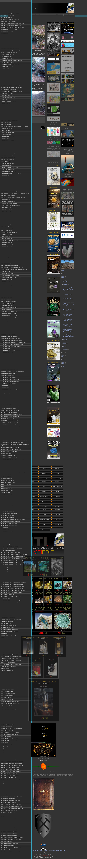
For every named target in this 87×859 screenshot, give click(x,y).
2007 (63, 366)
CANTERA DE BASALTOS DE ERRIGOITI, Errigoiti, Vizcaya (9, 140)
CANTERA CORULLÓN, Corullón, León (6, 130)
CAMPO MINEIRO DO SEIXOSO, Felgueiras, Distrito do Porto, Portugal (11, 87)
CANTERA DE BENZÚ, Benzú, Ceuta (6, 142)
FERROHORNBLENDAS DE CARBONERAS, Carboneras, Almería (10, 703)
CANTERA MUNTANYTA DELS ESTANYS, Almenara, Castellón (10, 261)
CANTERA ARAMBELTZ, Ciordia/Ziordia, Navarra (8, 97)
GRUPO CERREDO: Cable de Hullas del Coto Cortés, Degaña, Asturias (11, 796)
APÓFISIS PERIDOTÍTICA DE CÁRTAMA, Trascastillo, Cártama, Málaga (11, 35)
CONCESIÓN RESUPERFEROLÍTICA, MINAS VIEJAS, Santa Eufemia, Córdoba (12, 459)
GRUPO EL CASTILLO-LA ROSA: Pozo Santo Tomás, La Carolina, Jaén (11, 829)
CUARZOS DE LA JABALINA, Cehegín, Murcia (7, 627)
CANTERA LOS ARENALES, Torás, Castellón (7, 242)
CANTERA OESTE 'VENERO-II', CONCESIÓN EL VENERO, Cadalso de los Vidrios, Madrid (14, 269)
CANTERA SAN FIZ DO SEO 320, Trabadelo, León (8, 281)
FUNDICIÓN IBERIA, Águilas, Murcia (6, 736)
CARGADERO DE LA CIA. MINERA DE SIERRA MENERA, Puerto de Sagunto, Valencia (13, 342)
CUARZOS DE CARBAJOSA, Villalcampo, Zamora (8, 617)
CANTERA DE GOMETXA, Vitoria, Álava (6, 161)
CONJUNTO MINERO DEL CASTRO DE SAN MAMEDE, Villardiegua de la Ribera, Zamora (14, 472)
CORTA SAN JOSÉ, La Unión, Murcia (6, 486)
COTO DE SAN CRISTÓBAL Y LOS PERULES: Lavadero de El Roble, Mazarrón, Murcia (14, 554)
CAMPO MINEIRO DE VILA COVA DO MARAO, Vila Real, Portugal (10, 85)
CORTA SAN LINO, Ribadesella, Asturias (6, 488)
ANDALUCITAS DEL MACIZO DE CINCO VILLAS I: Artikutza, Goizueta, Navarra (12, 23)
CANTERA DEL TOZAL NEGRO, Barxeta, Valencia (8, 201)
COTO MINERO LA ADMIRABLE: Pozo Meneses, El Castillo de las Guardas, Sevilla (13, 519)
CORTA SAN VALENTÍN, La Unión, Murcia (7, 490)
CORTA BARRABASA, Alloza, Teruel (6, 474)
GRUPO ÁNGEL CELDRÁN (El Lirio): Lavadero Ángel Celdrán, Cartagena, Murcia (13, 779)
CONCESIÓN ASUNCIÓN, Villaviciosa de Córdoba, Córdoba (9, 422)
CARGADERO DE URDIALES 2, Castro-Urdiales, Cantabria (9, 369)
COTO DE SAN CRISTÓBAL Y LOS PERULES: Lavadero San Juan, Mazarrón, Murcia (13, 556)
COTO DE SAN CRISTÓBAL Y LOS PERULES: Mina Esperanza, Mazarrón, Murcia (13, 562)
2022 (63, 276)
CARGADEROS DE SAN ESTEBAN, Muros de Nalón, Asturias (10, 381)
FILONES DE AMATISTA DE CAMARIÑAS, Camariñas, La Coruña (10, 709)
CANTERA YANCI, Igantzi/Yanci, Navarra (7, 309)
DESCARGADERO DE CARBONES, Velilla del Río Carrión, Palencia (11, 660)
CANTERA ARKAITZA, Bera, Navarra (6, 103)
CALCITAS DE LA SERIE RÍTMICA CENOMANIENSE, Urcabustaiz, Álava (11, 60)
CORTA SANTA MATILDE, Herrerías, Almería (7, 494)
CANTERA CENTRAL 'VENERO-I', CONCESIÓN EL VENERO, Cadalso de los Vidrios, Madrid (14, 126)
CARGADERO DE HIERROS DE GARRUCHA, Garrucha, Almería (10, 338)
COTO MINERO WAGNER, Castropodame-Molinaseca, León (9, 546)
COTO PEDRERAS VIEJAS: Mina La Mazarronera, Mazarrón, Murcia (11, 598)
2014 (63, 356)
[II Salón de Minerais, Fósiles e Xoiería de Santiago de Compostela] (53, 273)
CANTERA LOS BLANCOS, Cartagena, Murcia (7, 244)
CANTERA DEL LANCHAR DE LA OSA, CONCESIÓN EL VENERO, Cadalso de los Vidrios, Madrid (15, 193)
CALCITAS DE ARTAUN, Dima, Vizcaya (6, 56)
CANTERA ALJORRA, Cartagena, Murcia (7, 95)
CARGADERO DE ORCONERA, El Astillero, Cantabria (8, 354)
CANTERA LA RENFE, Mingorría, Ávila (6, 226)
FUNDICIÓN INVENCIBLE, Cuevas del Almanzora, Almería (9, 738)
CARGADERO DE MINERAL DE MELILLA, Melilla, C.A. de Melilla (10, 350)
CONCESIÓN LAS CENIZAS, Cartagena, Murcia (8, 453)
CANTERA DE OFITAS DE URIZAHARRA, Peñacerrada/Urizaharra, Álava (11, 173)
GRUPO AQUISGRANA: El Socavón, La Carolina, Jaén (9, 773)
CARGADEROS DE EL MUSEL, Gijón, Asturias (7, 375)
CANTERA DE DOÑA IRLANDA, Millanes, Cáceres (8, 155)
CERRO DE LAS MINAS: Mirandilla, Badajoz (7, 402)
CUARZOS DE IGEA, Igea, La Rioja (6, 623)
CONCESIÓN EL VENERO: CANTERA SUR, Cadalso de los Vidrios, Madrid (12, 442)
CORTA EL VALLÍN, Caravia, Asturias (6, 476)
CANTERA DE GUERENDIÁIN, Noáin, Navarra (7, 163)
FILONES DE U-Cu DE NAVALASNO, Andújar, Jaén (8, 711)
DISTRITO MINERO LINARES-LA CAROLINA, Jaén (8, 666)
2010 (63, 362)
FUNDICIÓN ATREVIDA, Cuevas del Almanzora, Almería (9, 722)
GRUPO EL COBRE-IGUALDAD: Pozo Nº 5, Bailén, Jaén (9, 835)
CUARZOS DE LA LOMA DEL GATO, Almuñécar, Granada (9, 629)
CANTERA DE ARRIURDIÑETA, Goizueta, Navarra (8, 136)
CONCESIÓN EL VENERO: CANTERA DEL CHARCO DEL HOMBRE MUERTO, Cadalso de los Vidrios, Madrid (14, 433)
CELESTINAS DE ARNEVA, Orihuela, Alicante (7, 385)
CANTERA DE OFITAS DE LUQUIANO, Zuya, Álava (8, 171)
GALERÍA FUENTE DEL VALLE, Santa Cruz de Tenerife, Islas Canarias (11, 763)
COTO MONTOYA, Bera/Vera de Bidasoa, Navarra (8, 550)
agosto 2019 (65, 339)
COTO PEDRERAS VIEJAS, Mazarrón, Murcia (7, 594)
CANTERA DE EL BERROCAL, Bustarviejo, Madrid (8, 157)
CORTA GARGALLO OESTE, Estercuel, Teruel (7, 480)
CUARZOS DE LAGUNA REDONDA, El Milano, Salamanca (9, 631)
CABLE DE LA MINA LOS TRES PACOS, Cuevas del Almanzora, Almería (11, 50)
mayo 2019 (65, 343)
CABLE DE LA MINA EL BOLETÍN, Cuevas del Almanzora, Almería (10, 48)
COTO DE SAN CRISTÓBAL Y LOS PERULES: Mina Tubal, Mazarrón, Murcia (12, 588)
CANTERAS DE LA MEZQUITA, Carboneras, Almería (8, 317)
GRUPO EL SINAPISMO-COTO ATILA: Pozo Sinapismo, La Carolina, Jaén (12, 837)
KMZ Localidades (59, 14)
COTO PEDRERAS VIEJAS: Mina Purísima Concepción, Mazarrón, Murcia (11, 600)
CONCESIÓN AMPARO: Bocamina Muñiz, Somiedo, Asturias (9, 420)
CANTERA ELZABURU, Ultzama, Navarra (7, 211)
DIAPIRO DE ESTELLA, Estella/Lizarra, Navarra (8, 662)
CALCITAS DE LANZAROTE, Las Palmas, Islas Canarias (9, 62)
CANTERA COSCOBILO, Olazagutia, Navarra (7, 132)
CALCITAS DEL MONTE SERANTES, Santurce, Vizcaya (9, 70)
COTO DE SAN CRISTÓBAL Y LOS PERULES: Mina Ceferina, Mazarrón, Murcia (12, 560)
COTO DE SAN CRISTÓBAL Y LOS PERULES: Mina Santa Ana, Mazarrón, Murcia (13, 580)
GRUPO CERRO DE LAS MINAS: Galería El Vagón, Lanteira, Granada (11, 804)
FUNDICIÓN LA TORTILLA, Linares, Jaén (7, 744)
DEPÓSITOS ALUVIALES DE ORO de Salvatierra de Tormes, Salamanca (11, 656)
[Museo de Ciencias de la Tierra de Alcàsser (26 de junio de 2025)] (67, 238)
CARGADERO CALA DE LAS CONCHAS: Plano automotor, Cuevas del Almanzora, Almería (14, 332)
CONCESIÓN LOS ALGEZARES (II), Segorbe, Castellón (9, 457)
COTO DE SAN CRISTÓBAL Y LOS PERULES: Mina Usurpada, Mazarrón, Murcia (13, 590)
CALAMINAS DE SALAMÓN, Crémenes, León (7, 54)
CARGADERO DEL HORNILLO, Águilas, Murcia (8, 373)
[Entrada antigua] (43, 129)
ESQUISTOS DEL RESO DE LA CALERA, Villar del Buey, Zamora (10, 687)
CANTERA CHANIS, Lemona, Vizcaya (6, 128)
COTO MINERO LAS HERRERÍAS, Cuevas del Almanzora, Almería (10, 521)
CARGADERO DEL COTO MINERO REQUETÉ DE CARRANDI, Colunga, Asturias (12, 371)
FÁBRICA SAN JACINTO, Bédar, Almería (6, 697)
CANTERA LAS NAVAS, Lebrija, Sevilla (6, 230)
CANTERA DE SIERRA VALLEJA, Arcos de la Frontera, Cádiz (10, 177)
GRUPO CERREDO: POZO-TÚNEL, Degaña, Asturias (8, 802)
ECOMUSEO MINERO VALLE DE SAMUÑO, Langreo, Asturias (10, 674)
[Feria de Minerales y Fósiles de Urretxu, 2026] (53, 424)
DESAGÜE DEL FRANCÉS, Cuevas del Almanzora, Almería (9, 658)
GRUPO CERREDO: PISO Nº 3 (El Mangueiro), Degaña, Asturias (10, 800)
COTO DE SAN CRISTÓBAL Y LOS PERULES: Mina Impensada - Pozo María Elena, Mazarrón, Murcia (15, 565)
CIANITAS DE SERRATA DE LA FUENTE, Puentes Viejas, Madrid (10, 410)
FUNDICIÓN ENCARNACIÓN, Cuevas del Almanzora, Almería (10, 734)
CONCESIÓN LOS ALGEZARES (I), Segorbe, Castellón (9, 455)
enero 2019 (65, 349)
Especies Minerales (39, 14)
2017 (63, 352)
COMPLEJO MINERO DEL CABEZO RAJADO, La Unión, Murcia (10, 416)
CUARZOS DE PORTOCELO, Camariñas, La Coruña (8, 635)
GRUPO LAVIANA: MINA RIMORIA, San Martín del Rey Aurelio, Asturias (11, 851)
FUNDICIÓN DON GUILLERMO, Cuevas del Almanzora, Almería (10, 732)
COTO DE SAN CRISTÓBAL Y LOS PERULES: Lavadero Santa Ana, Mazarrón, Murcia (13, 558)
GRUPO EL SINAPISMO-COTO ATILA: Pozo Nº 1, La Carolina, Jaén (11, 839)
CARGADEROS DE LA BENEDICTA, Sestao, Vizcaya (8, 377)
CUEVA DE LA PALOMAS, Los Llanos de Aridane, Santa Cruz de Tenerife (11, 652)
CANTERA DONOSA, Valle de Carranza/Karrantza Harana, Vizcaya (10, 205)
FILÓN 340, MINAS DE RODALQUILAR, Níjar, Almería (8, 705)
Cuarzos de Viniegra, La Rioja (67, 294)
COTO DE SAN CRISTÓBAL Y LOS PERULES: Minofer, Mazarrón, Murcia (11, 592)
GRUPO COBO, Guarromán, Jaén (6, 816)
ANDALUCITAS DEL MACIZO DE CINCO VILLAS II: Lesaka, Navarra (11, 25)
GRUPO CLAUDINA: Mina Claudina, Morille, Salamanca (9, 814)
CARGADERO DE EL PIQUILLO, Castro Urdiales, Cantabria (9, 336)
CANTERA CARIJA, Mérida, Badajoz (6, 122)
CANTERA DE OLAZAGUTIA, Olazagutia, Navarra (8, 175)
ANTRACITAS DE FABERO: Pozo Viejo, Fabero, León (8, 33)
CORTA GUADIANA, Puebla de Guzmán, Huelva (8, 482)
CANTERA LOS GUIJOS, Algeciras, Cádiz (7, 246)
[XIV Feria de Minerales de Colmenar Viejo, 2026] (53, 251)
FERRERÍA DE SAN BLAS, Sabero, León (7, 699)
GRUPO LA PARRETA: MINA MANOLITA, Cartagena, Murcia (9, 843)
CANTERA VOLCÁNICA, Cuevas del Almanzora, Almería (9, 307)
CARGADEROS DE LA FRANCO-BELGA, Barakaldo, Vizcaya (10, 379)
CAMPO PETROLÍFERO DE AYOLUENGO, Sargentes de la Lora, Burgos (11, 91)
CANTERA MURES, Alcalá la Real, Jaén (6, 263)
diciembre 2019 (65, 281)
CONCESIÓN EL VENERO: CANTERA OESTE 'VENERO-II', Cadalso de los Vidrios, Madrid (14, 440)
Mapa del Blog (67, 14)
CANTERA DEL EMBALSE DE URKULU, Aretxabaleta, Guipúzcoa (10, 191)
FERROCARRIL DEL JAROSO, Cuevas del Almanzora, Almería (10, 701)
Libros (32, 14)
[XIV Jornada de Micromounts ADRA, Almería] (53, 229)
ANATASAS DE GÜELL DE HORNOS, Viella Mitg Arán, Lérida (10, 19)
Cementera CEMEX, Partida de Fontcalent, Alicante (8, 391)
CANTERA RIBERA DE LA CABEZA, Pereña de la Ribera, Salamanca (11, 277)
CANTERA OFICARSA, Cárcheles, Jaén (6, 271)
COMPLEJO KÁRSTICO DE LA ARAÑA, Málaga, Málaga (9, 412)
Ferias (46, 14)
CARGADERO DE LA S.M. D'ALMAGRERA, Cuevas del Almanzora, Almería (12, 344)
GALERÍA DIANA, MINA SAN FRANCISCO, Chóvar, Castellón (10, 759)
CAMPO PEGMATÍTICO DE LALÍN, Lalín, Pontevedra (8, 89)
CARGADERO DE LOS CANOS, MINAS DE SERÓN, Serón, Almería (11, 346)
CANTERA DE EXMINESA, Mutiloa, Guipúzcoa (7, 159)
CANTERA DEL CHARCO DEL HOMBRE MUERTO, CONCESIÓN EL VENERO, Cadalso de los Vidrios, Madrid (14, 187)
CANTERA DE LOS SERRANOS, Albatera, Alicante (8, 169)
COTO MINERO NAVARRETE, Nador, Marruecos (8, 529)
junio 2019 (65, 342)
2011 (63, 360)
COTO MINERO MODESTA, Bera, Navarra (7, 527)
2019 (63, 280)
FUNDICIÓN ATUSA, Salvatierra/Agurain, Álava (7, 724)
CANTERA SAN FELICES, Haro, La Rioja (7, 279)
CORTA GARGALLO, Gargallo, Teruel (6, 478)
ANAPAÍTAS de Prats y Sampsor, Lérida (6, 17)
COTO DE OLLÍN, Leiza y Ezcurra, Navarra (7, 496)
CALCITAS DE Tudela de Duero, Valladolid (7, 68)
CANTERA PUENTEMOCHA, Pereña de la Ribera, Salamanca (10, 275)
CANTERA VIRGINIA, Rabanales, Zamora (7, 305)
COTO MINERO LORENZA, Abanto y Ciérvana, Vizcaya (9, 523)
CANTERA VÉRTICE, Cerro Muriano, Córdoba (7, 303)
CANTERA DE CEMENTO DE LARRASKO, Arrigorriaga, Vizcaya (10, 153)
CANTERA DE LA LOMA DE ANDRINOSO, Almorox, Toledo (9, 167)
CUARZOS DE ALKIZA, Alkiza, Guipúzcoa (7, 615)
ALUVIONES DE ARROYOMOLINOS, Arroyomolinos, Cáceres (10, 13)
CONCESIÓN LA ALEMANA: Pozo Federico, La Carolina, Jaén (10, 447)
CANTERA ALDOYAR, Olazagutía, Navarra (7, 93)
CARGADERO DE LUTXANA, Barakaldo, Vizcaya (8, 348)
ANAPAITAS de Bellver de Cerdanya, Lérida (7, 15)
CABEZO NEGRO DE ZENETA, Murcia (6, 46)
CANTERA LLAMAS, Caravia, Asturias (6, 238)
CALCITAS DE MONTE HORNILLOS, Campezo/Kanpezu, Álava (10, 64)
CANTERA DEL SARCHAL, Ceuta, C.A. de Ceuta (8, 199)
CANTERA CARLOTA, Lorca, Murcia (6, 124)
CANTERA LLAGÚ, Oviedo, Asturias (6, 236)
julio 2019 (64, 340)
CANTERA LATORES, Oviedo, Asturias (6, 234)
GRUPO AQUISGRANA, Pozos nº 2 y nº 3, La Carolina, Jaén (10, 775)
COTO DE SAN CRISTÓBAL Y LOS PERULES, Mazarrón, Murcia (10, 552)
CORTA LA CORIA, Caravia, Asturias (6, 484)
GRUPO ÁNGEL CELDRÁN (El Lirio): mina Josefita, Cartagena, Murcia (11, 781)
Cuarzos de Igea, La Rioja (67, 298)
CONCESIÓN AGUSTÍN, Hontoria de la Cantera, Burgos (9, 418)
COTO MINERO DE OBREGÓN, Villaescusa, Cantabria (9, 513)
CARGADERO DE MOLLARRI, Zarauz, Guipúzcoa (8, 352)
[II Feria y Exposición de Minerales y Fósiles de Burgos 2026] (53, 359)
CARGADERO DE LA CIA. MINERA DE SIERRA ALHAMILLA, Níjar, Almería (11, 340)
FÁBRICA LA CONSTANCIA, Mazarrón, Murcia (7, 695)
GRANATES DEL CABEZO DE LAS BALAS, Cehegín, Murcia (10, 769)
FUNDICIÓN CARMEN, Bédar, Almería (6, 726)
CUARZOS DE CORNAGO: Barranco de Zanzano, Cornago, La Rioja (11, 619)
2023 (63, 274)
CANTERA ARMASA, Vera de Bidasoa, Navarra (7, 105)
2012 (63, 359)
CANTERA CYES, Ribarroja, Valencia (6, 134)
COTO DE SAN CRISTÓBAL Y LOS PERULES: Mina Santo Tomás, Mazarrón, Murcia (13, 582)
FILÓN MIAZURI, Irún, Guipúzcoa (5, 707)
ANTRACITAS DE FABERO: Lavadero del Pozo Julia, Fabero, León (10, 29)
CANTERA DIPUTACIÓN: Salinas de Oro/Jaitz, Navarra (9, 203)
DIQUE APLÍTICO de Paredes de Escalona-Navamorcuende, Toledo (11, 664)
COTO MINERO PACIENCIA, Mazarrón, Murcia (7, 531)
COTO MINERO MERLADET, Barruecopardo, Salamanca (9, 525)
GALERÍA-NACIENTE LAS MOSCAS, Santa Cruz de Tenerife (10, 767)
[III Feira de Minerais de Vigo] (53, 337)
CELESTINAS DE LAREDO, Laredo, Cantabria (7, 387)
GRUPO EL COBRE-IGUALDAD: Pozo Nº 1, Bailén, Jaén (9, 831)
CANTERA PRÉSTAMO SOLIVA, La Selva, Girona (8, 273)
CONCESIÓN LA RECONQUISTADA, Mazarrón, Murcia (9, 451)
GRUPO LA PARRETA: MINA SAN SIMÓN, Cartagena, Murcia (10, 845)
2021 (63, 277)
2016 (63, 353)
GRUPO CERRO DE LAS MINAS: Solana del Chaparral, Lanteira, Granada (12, 808)
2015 (63, 355)
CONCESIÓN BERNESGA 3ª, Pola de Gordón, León (8, 424)
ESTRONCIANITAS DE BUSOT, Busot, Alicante (7, 689)
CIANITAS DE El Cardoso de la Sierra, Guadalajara (8, 408)
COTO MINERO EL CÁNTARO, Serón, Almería (7, 515)
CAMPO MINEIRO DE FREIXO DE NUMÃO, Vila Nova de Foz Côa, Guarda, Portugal (13, 83)
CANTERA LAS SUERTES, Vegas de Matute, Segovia (9, 232)
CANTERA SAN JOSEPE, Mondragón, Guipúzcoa (8, 283)
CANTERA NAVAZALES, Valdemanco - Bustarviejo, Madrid (9, 265)
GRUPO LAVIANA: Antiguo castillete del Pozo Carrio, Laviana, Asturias (11, 847)
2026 (63, 270)
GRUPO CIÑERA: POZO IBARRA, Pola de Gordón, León (9, 810)
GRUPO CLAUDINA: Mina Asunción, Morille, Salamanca (9, 812)
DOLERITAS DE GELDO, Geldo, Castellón (7, 670)
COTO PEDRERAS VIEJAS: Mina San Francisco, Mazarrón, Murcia (10, 602)
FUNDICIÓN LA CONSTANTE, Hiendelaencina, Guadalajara (9, 740)
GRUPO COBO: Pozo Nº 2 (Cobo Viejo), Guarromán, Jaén (9, 818)
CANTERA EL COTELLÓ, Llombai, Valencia (7, 207)
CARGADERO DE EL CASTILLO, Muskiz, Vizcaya (8, 334)
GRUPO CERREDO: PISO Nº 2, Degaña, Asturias (8, 798)
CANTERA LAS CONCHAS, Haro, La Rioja (7, 228)
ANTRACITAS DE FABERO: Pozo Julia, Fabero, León (8, 31)
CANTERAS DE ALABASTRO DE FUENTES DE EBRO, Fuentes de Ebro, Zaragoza (13, 311)
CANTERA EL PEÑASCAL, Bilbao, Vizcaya (7, 209)
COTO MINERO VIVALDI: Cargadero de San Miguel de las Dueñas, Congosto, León (13, 544)
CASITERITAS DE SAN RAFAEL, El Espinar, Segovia (8, 383)
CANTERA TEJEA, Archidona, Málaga (6, 297)
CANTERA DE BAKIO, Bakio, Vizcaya (6, 138)
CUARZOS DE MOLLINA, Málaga (5, 633)
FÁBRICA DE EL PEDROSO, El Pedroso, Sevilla (8, 693)
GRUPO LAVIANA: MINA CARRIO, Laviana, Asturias (8, 849)
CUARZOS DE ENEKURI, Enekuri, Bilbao (7, 621)
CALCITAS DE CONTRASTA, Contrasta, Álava (7, 58)
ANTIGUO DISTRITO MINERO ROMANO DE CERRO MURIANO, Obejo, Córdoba (12, 27)
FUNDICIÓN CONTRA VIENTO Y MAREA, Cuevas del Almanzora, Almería (11, 728)
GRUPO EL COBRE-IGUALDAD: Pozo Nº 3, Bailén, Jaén (9, 833)
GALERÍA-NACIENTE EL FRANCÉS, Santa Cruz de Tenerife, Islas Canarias (12, 765)
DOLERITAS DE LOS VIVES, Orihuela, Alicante (8, 672)
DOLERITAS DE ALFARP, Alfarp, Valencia (7, 668)
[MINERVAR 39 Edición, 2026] (53, 458)
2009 (63, 363)
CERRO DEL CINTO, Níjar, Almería (6, 404)
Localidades (51, 14)
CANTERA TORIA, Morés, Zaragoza (6, 299)
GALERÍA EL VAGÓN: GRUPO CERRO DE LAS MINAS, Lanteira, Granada (12, 761)
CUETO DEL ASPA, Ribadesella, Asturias (7, 650)
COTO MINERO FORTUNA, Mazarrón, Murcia (7, 517)
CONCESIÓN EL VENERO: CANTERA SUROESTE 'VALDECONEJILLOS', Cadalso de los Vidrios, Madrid (15, 445)
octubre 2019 (65, 284)
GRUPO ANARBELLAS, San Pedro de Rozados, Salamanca (9, 777)
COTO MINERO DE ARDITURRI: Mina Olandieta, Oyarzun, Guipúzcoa (11, 509)
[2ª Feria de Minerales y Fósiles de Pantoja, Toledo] (53, 207)
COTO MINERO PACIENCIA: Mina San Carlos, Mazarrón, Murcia (10, 533)
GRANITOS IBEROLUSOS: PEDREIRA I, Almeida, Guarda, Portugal (11, 771)
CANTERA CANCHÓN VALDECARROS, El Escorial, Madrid (9, 120)
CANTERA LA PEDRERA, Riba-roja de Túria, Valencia (8, 224)
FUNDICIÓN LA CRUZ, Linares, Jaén (6, 742)
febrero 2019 (65, 347)
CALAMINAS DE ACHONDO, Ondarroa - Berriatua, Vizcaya (9, 52)
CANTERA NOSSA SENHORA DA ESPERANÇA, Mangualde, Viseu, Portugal (12, 267)
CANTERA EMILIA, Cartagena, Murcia (6, 213)
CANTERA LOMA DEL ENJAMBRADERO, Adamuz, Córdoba (9, 240)
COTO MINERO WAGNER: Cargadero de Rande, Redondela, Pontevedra (11, 548)
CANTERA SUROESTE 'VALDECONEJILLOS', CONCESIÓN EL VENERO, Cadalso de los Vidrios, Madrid (15, 295)
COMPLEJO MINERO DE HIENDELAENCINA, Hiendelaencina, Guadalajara (12, 414)
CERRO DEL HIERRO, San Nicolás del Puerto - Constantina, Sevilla (11, 406)
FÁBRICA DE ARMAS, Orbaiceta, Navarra (7, 691)
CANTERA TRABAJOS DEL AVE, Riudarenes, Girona (8, 301)
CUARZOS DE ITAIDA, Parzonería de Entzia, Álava (8, 625)
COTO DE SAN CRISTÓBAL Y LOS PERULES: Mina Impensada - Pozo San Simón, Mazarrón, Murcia (16, 567)
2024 (63, 273)
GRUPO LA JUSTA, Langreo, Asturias (6, 841)
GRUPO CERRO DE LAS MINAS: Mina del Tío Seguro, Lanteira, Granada (11, 806)
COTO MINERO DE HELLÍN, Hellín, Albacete (7, 511)
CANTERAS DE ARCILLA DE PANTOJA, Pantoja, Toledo (9, 313)
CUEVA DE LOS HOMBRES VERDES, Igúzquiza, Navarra (9, 654)
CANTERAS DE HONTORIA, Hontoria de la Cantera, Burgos (9, 315)
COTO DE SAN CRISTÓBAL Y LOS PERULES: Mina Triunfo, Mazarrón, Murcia (12, 586)
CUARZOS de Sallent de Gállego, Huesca (7, 637)
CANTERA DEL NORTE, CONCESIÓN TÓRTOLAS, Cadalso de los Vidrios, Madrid (13, 197)
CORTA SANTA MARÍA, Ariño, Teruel (6, 492)
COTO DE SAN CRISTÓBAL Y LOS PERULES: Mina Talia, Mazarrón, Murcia (12, 584)
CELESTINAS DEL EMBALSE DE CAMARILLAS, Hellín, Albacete (10, 389)
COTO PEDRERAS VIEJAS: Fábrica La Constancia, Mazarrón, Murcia (11, 596)
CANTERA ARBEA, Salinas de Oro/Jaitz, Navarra (8, 99)
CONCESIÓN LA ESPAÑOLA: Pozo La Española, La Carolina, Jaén (11, 449)
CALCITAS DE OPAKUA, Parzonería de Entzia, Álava (8, 66)
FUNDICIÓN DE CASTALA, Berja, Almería (7, 730)
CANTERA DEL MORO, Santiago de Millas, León (8, 195)
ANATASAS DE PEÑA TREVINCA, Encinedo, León (8, 21)
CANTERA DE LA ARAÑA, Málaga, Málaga (7, 165)
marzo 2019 (65, 346)
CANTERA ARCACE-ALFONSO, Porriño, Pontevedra (8, 101)
